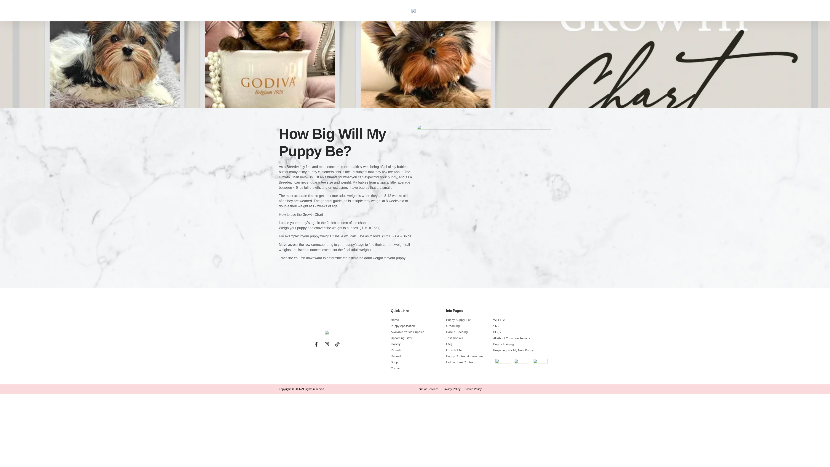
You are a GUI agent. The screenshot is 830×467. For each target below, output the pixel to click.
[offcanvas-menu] (128, 8)
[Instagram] (327, 344)
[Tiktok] (337, 344)
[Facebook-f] (316, 344)
